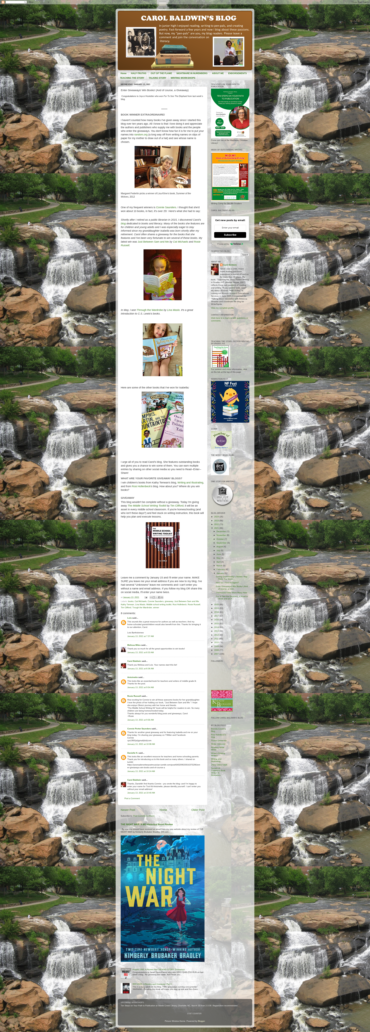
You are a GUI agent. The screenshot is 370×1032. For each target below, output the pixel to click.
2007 (216, 654)
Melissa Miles (134, 645)
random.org (141, 134)
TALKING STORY (157, 78)
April (219, 562)
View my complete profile (222, 308)
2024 (216, 517)
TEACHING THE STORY (132, 78)
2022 (216, 524)
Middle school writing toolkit (158, 604)
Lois (129, 618)
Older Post (198, 809)
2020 (216, 604)
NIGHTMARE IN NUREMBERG (192, 73)
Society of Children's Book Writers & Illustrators (218, 771)
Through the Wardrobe (150, 310)
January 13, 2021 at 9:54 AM (140, 687)
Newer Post (128, 809)
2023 (216, 521)
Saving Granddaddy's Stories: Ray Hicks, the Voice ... (231, 578)
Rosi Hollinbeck (180, 604)
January (220, 573)
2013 (216, 631)
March (220, 566)
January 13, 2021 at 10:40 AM (141, 793)
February (221, 569)
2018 (216, 612)
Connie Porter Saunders (139, 729)
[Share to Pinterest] (162, 597)
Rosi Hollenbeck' (141, 486)
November (222, 535)
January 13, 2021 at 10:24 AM (141, 771)
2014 (216, 627)
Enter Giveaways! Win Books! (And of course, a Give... (232, 587)
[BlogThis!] (153, 597)
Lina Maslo (173, 310)
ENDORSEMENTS (237, 73)
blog (123, 223)
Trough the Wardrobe (142, 607)
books (131, 601)
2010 (216, 642)
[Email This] (151, 597)
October (220, 539)
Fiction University (219, 740)
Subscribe (230, 234)
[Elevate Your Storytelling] (222, 506)
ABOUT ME (218, 73)
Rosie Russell (194, 604)
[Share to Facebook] (159, 597)
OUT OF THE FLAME (161, 73)
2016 (216, 620)
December (222, 531)
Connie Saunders (166, 207)
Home (123, 73)
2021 (216, 528)
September (222, 543)
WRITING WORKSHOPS (183, 78)
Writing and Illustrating (190, 482)
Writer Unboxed (218, 744)
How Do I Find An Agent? (227, 583)
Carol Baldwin (134, 661)
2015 (216, 623)
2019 (216, 608)
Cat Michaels (180, 241)
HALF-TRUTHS (138, 73)
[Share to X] (156, 597)
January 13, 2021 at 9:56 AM (140, 720)
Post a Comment (132, 798)
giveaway (169, 601)
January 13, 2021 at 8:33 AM (140, 652)
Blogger (201, 1021)
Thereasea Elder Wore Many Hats (231, 593)
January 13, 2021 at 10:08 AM (141, 744)
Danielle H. (132, 753)
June (219, 554)
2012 (216, 635)
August (220, 547)
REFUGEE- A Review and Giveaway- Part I (152, 984)
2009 (216, 646)
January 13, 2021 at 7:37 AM (140, 636)
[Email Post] (146, 597)
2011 (216, 639)
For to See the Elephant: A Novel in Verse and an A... (232, 597)
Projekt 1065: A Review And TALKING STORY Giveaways (159, 969)
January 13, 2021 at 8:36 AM (140, 669)
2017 (216, 616)
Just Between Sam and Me (153, 241)
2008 (216, 650)
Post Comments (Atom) (144, 816)
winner (156, 607)
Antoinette (132, 677)
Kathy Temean (127, 604)
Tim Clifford (176, 505)
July (219, 550)
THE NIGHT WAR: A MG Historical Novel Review (147, 824)
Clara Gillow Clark (219, 765)
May (219, 558)
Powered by (223, 244)
